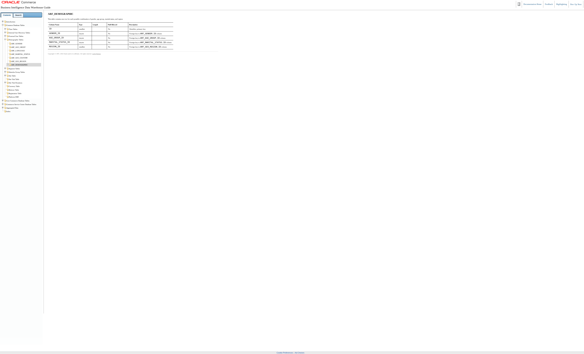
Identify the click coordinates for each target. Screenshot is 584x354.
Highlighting (561, 4)
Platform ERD (14, 97)
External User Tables (16, 36)
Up (576, 4)
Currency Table (14, 86)
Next (580, 4)
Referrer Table (14, 90)
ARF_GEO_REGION (18, 61)
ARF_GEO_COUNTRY (19, 58)
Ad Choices (299, 353)
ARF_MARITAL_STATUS (20, 54)
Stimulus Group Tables (17, 72)
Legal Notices (96, 54)
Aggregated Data (12, 108)
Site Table (12, 76)
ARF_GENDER (16, 44)
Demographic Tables (16, 40)
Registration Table (15, 93)
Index (8, 111)
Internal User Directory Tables (19, 33)
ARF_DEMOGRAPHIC (19, 65)
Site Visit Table (14, 79)
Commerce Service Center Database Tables (21, 104)
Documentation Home (532, 4)
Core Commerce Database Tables (17, 101)
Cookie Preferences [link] (285, 353)
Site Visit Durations (15, 83)
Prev (572, 4)
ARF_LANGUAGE (18, 51)
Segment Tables (14, 69)
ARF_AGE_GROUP (18, 47)
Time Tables (13, 29)
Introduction (10, 22)
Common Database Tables (15, 25)
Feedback (549, 4)
